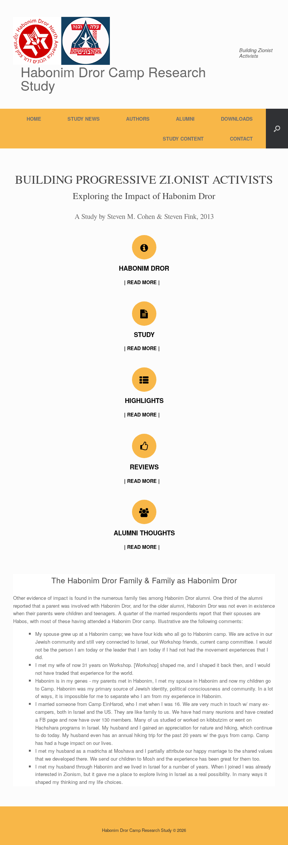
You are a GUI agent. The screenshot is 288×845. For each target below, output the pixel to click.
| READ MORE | (142, 282)
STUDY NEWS (84, 118)
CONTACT (241, 138)
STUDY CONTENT (183, 138)
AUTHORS (138, 118)
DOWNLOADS (237, 118)
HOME (34, 118)
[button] (277, 128)
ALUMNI (185, 118)
